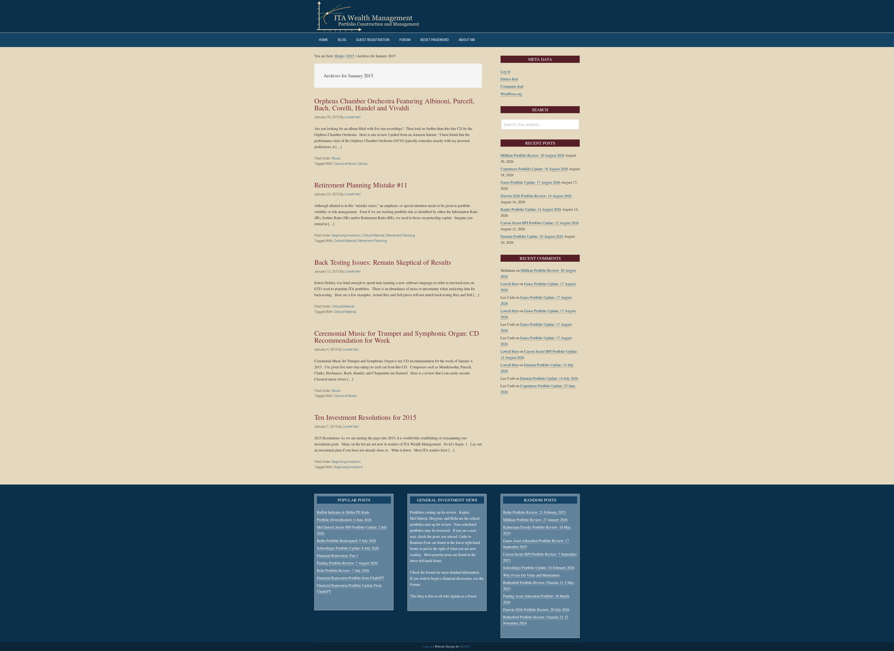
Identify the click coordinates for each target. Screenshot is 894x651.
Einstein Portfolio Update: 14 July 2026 (549, 378)
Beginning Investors (346, 235)
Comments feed (512, 86)
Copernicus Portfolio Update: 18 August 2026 (534, 168)
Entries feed (509, 78)
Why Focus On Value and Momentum (531, 575)
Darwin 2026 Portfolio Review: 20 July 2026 (536, 609)
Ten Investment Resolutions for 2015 (365, 417)
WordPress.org (511, 93)
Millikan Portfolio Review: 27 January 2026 (535, 519)
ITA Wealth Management (372, 16)
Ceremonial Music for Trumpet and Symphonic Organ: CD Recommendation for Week (396, 336)
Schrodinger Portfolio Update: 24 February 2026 (538, 567)
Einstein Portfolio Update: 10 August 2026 (532, 236)
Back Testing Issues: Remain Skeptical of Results (382, 262)
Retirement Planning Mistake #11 (360, 184)
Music (336, 158)
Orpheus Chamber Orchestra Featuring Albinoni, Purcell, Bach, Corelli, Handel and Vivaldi (394, 104)
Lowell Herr (509, 283)
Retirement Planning (400, 235)
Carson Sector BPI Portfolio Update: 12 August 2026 (540, 222)
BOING (465, 646)
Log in (505, 71)
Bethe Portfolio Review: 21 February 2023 (534, 512)
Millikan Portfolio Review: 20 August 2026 (532, 155)
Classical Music (345, 164)
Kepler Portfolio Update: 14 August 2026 (531, 209)
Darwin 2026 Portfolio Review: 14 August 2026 (536, 195)
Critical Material (373, 235)
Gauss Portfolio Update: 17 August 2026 (530, 182)
